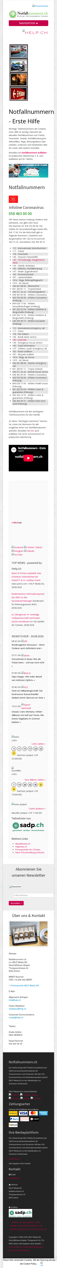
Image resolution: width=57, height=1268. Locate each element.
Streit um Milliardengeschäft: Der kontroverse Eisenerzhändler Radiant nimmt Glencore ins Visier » (28, 694)
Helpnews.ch (21, 846)
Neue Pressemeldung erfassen (29, 852)
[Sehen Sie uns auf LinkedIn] (29, 550)
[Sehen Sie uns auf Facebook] (17, 547)
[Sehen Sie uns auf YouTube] (17, 554)
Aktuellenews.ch (22, 843)
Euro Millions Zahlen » (35, 779)
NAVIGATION (27, 23)
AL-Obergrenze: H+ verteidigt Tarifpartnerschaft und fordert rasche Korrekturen (26, 618)
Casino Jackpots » (37, 808)
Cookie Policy (29, 1263)
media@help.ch (16, 1017)
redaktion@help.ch (17, 1008)
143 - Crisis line (19, 339)
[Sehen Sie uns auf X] (33, 547)
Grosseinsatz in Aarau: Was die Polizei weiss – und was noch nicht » (28, 662)
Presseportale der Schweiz (27, 849)
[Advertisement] (33, 502)
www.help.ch (14, 1158)
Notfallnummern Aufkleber (34, 152)
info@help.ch (15, 1000)
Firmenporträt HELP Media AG (25, 985)
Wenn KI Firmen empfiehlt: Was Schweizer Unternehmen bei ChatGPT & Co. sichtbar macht (26, 577)
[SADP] (28, 826)
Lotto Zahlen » (38, 743)
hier (32, 430)
